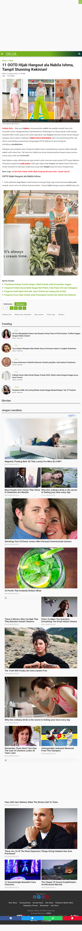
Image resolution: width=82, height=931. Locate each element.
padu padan (25, 163)
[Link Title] (2, 54)
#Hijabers (61, 314)
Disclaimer (44, 905)
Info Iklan (49, 903)
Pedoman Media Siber (64, 903)
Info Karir (55, 905)
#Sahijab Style (6, 314)
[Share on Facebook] (11, 918)
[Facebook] (34, 897)
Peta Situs (13, 903)
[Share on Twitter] (32, 918)
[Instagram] (43, 897)
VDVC (49, 913)
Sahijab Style (7, 128)
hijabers (26, 128)
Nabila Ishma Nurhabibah (40, 138)
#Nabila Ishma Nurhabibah (23, 314)
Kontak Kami (38, 903)
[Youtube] (47, 897)
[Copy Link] (72, 918)
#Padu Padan (51, 314)
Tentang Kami (25, 903)
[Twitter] (38, 897)
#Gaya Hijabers (39, 314)
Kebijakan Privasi (30, 905)
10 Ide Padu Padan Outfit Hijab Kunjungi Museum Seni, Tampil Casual (41, 171)
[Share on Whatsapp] (53, 918)
